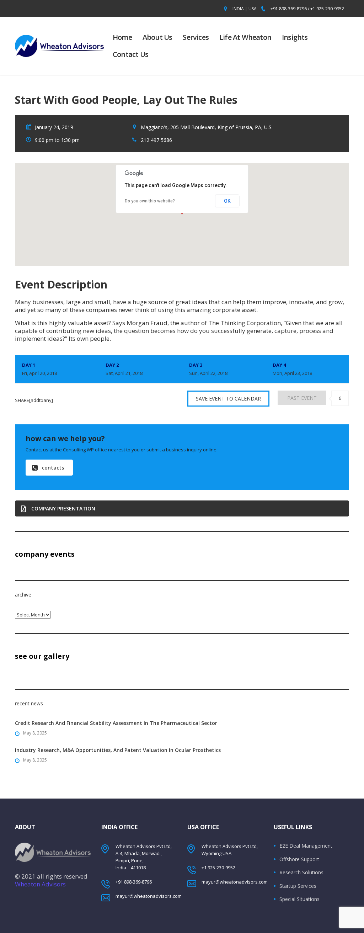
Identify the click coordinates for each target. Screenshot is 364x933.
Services (196, 37)
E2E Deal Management (305, 846)
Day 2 (124, 369)
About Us (157, 37)
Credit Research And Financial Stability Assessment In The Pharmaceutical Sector (116, 723)
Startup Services (297, 886)
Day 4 (292, 369)
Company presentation (63, 508)
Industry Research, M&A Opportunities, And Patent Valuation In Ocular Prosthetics (118, 750)
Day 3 (208, 369)
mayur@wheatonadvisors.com (149, 896)
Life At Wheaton (245, 37)
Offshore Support (299, 859)
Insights (295, 37)
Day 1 (39, 369)
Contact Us (130, 54)
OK (227, 201)
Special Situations (299, 899)
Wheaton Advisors (40, 884)
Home (122, 37)
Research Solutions (301, 872)
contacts (53, 467)
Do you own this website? (150, 200)
